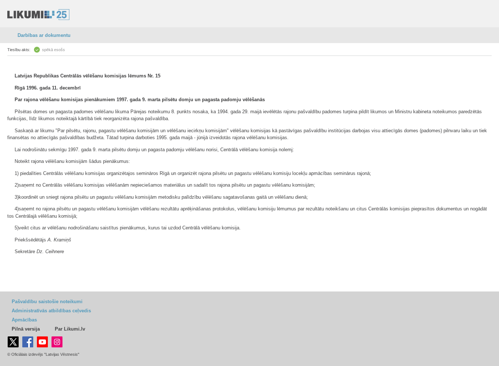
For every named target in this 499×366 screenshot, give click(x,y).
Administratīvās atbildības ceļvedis (51, 310)
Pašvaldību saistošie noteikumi (47, 301)
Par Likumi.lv (70, 329)
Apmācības (24, 320)
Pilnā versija (26, 329)
